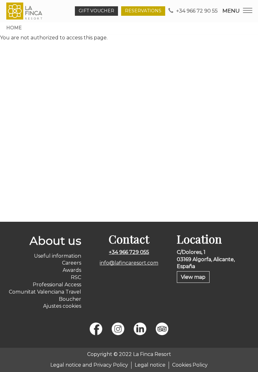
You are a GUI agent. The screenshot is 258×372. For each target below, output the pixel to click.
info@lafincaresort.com (129, 263)
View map (193, 277)
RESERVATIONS (143, 11)
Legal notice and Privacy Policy (89, 365)
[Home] (25, 11)
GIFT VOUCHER (96, 11)
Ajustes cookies (62, 306)
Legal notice (150, 365)
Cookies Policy (190, 365)
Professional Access (57, 285)
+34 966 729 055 (129, 252)
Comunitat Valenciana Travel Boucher (45, 295)
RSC (76, 277)
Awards (72, 270)
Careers (71, 263)
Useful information (57, 256)
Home (14, 28)
